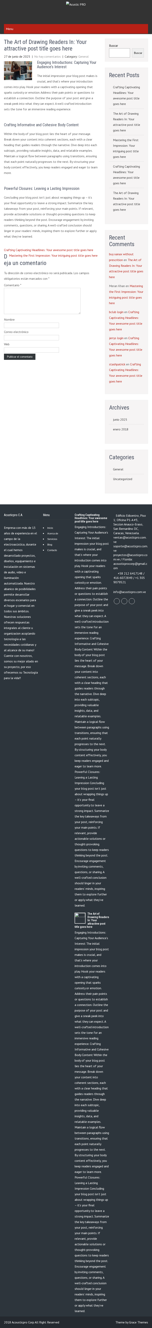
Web (7, 344)
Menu (9, 29)
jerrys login (116, 338)
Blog (49, 544)
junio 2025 (120, 419)
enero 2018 (120, 429)
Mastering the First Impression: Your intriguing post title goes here (53, 255)
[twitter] (124, 601)
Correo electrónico (16, 332)
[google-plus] (132, 601)
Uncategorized (122, 479)
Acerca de (52, 533)
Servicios (52, 539)
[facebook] (117, 601)
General (83, 56)
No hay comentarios (47, 56)
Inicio (50, 528)
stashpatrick (117, 364)
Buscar (113, 46)
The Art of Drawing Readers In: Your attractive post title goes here (126, 122)
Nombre (9, 319)
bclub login (116, 312)
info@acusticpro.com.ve (129, 592)
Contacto (52, 550)
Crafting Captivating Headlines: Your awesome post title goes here (48, 250)
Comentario (12, 285)
